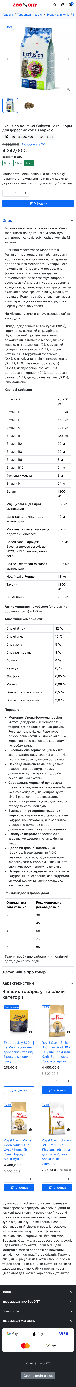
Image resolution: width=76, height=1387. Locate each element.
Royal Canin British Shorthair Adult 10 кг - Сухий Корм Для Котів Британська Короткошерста (57, 1052)
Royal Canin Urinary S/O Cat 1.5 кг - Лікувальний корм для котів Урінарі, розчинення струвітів (56, 1151)
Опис (7, 220)
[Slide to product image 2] (29, 105)
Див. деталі (19, 1090)
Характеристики (18, 983)
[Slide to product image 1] (10, 105)
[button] (55, 5)
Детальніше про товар (24, 972)
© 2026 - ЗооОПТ (38, 1363)
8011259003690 (22, 136)
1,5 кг (18, 163)
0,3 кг (8, 163)
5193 (50, 136)
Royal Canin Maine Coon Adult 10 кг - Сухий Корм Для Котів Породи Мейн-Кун (17, 1149)
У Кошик (38, 203)
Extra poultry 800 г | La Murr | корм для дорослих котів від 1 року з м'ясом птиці (19, 1052)
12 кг (29, 163)
